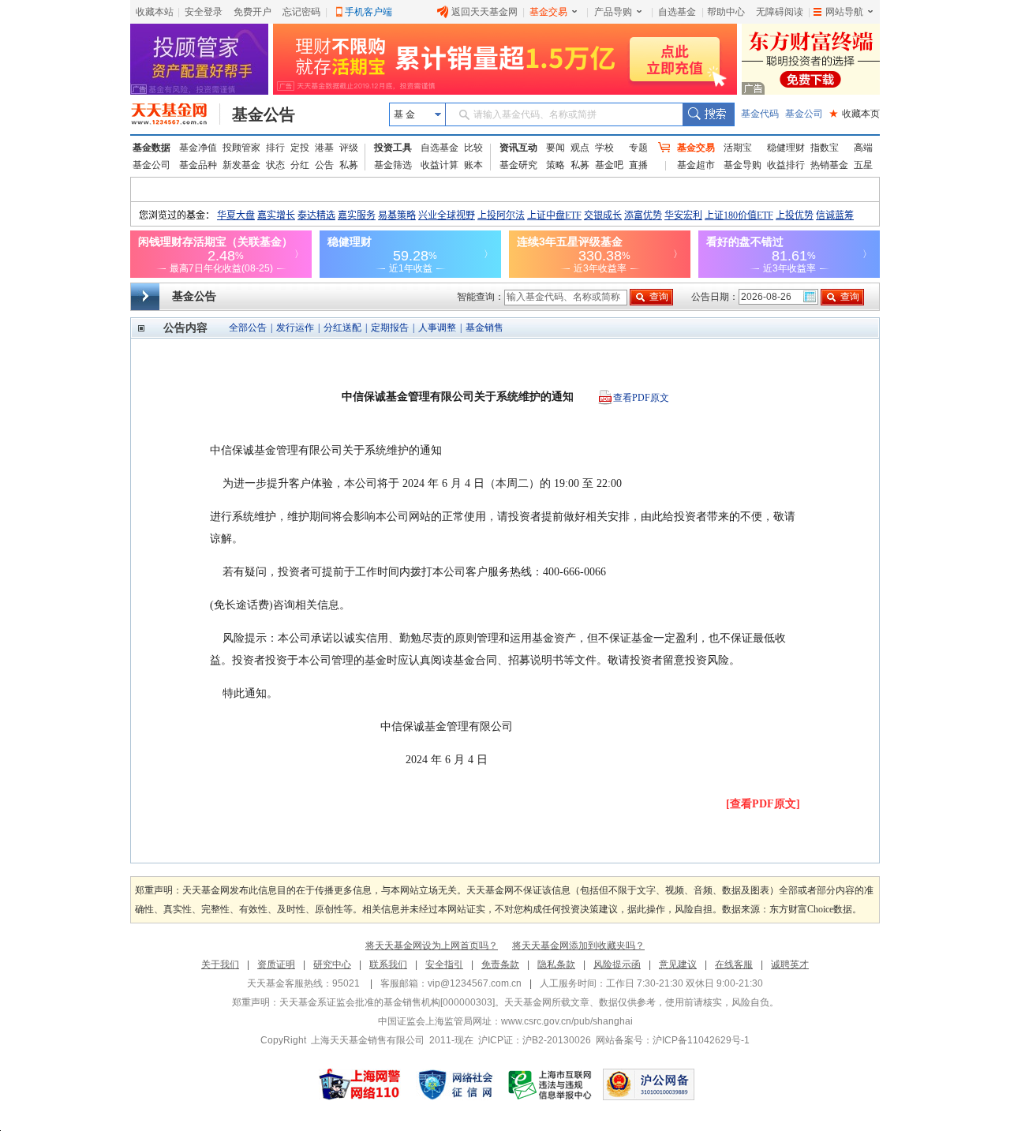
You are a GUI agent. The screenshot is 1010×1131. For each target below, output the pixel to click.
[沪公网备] (648, 1084)
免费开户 (252, 11)
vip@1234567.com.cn (475, 983)
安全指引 (444, 964)
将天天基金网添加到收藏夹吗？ (578, 945)
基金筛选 (393, 164)
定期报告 (390, 327)
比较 (473, 147)
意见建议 (678, 964)
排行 (275, 147)
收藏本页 (854, 113)
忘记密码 (301, 11)
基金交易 (548, 11)
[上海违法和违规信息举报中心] (550, 1084)
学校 (604, 147)
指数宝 (824, 147)
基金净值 (198, 147)
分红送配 (342, 327)
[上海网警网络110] (359, 1084)
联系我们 (388, 964)
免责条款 (500, 964)
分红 (299, 164)
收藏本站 (155, 11)
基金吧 (609, 164)
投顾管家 (241, 147)
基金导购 (742, 164)
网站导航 (844, 11)
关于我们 (220, 964)
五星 (863, 164)
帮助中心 (726, 11)
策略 (555, 164)
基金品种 (198, 164)
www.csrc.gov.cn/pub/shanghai (567, 1021)
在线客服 (734, 964)
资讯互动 (518, 147)
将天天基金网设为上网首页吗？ (431, 945)
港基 (324, 147)
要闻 (555, 147)
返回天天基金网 (484, 11)
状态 (275, 164)
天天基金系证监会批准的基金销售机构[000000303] (387, 1002)
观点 (579, 147)
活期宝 (738, 147)
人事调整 (437, 327)
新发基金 (241, 164)
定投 (299, 147)
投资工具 (393, 147)
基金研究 (518, 164)
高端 (863, 147)
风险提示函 (617, 964)
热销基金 (829, 164)
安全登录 (204, 11)
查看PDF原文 (641, 397)
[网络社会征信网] (455, 1084)
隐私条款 (556, 964)
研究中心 (332, 964)
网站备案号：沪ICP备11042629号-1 (673, 1040)
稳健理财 (786, 147)
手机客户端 (368, 11)
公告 (324, 164)
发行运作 (295, 327)
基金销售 (484, 327)
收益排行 (786, 164)
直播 (638, 164)
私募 (348, 164)
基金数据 (151, 147)
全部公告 (248, 327)
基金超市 (696, 164)
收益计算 (439, 164)
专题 (638, 147)
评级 (348, 147)
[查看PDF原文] (763, 804)
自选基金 (677, 11)
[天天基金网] (175, 114)
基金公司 (804, 113)
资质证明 (276, 964)
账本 (473, 164)
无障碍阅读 (779, 11)
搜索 (708, 114)
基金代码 (760, 113)
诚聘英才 (790, 964)
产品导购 (613, 11)
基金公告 (263, 114)
